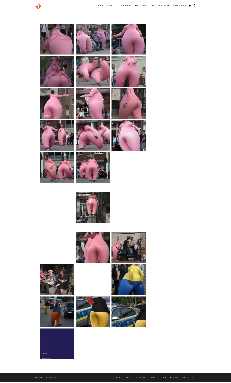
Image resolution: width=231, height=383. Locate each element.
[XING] (193, 5)
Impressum (163, 6)
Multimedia (126, 6)
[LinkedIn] (190, 5)
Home (100, 6)
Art (152, 6)
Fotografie (141, 6)
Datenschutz (179, 6)
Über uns (112, 6)
